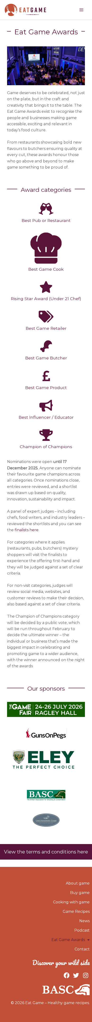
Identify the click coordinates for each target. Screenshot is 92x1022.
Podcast (82, 930)
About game (78, 883)
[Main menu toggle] (81, 10)
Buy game (80, 892)
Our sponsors (46, 688)
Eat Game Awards (68, 940)
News (84, 921)
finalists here (26, 530)
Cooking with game (71, 902)
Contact (82, 949)
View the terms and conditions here (46, 852)
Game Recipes (76, 911)
